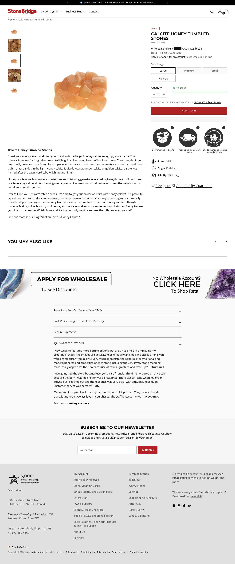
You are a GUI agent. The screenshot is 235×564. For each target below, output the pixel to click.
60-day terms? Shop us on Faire (93, 491)
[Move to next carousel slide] (224, 242)
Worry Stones (137, 486)
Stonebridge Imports (35, 552)
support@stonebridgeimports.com (29, 528)
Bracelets (134, 479)
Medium (189, 70)
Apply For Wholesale (86, 479)
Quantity (156, 87)
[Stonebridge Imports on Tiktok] (184, 506)
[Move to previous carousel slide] (217, 242)
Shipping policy (88, 552)
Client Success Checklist (88, 510)
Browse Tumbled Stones (207, 102)
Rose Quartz (136, 510)
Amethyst (135, 503)
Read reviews (15, 490)
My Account (81, 474)
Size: (157, 64)
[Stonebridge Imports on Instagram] (179, 506)
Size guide (163, 185)
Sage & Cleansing (139, 515)
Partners (79, 538)
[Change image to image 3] (14, 60)
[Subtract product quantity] (164, 94)
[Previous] (67, 2)
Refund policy (72, 552)
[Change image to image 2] (14, 45)
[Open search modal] (212, 11)
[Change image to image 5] (14, 89)
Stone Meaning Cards (87, 486)
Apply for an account (173, 56)
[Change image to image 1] (14, 31)
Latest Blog (80, 498)
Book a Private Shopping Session (94, 515)
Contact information (139, 552)
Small (215, 70)
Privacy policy (103, 552)
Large (163, 70)
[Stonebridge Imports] (22, 11)
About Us (79, 532)
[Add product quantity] (154, 94)
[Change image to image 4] (14, 75)
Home (11, 19)
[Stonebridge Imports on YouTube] (190, 506)
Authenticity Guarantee (194, 185)
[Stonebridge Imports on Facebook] (174, 506)
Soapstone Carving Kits (143, 498)
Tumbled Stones (139, 474)
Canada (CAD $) (19, 547)
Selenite (134, 491)
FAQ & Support (83, 503)
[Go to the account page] (218, 11)
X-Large (163, 78)
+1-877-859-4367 (18, 532)
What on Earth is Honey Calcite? (60, 217)
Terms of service (120, 552)
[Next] (167, 2)
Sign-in (155, 56)
